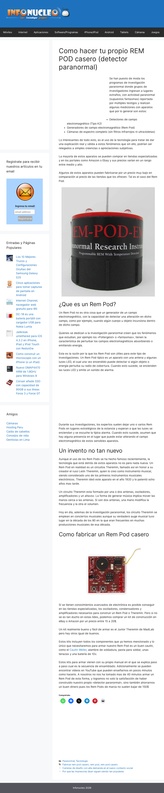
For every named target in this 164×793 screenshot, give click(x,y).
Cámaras (140, 32)
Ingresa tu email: (25, 206)
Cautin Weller (78, 649)
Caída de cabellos (18, 431)
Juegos (155, 32)
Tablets (124, 32)
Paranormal (68, 761)
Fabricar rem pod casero (75, 764)
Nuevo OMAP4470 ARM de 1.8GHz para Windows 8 (28, 371)
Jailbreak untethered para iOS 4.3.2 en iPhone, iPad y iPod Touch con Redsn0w (29, 340)
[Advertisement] (83, 98)
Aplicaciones (41, 32)
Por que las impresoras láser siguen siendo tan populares (93, 771)
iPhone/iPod (91, 32)
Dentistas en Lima (18, 439)
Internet (22, 32)
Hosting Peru (14, 427)
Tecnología (82, 761)
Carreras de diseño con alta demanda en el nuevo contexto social (97, 768)
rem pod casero (109, 764)
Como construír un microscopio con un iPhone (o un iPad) (28, 358)
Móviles (7, 32)
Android (109, 32)
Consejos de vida (17, 435)
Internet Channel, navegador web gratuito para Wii (27, 304)
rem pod (94, 764)
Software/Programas (66, 32)
